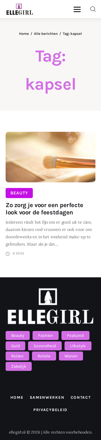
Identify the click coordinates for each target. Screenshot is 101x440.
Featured (75, 335)
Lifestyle (78, 345)
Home (24, 33)
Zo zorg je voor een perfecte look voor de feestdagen (44, 208)
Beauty (19, 193)
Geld (15, 345)
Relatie (44, 356)
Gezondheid (45, 345)
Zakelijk (18, 366)
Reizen (17, 356)
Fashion (45, 335)
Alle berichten (46, 33)
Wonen (71, 356)
